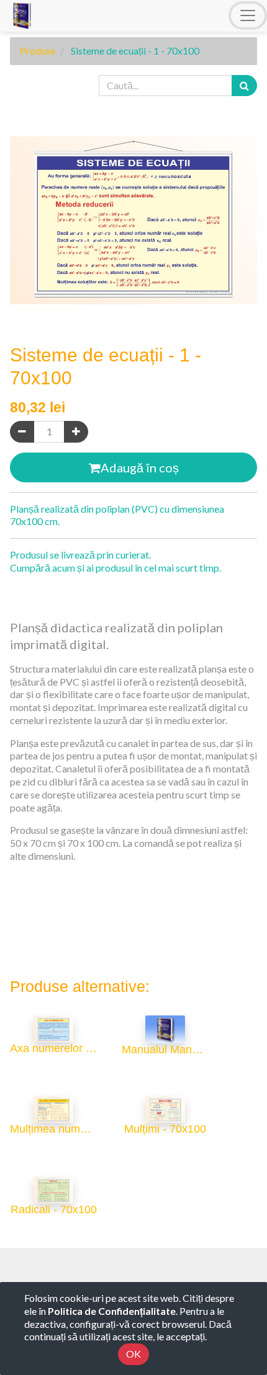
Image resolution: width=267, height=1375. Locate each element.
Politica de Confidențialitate (112, 1311)
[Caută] (244, 86)
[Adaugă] (76, 432)
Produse (37, 50)
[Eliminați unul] (22, 432)
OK (133, 1354)
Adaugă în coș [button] (140, 467)
